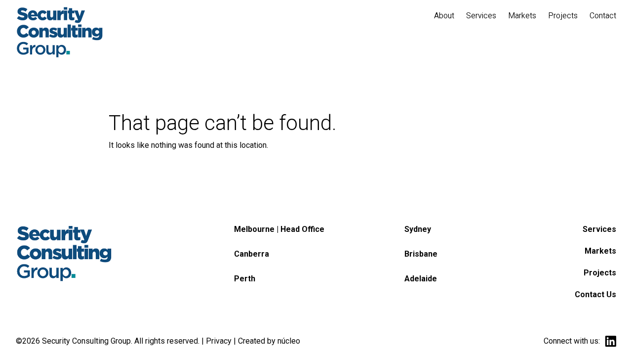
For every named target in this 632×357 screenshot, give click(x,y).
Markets (600, 251)
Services (599, 229)
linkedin (610, 341)
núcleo (288, 341)
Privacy (219, 341)
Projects (600, 272)
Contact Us (595, 294)
